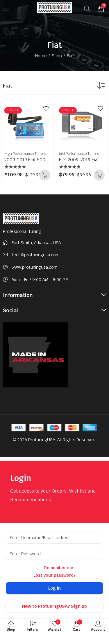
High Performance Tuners (25, 153)
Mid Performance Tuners (79, 153)
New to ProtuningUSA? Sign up (54, 606)
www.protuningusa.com (35, 267)
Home (41, 55)
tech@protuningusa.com (36, 254)
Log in (54, 588)
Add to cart (44, 175)
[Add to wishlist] (46, 108)
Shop (57, 55)
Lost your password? (54, 575)
